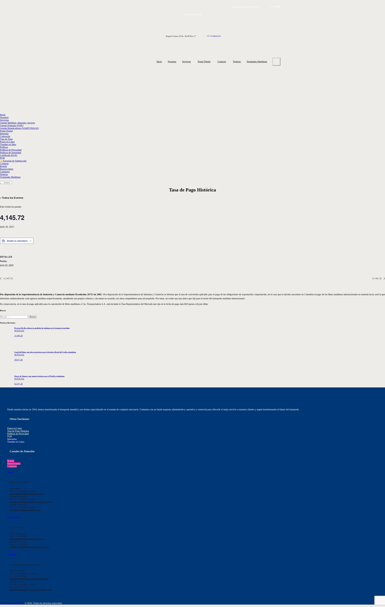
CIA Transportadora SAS (12, 603)
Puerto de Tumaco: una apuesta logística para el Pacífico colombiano (39, 376)
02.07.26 (18, 384)
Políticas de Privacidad (18, 433)
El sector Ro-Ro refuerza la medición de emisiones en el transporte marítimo (42, 328)
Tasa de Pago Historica (18, 431)
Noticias (19, 331)
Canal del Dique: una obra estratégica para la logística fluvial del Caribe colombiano (45, 352)
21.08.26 (18, 335)
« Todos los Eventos (11, 197)
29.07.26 (18, 360)
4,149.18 (377, 278)
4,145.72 (8, 278)
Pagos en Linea (14, 428)
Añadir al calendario (17, 240)
